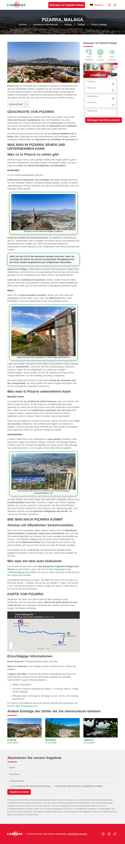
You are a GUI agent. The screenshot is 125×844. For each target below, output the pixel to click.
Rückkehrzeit (91, 102)
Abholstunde (91, 88)
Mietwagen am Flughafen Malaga (67, 5)
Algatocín (88, 740)
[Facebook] (103, 834)
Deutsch (98, 5)
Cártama (29, 586)
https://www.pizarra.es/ (27, 706)
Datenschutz (33, 815)
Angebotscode (92, 111)
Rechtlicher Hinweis (77, 834)
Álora (9, 508)
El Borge (11, 740)
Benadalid (50, 740)
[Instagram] (109, 834)
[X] (115, 834)
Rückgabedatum (93, 96)
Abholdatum (91, 81)
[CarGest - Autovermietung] (16, 8)
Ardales (27, 575)
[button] (24, 732)
